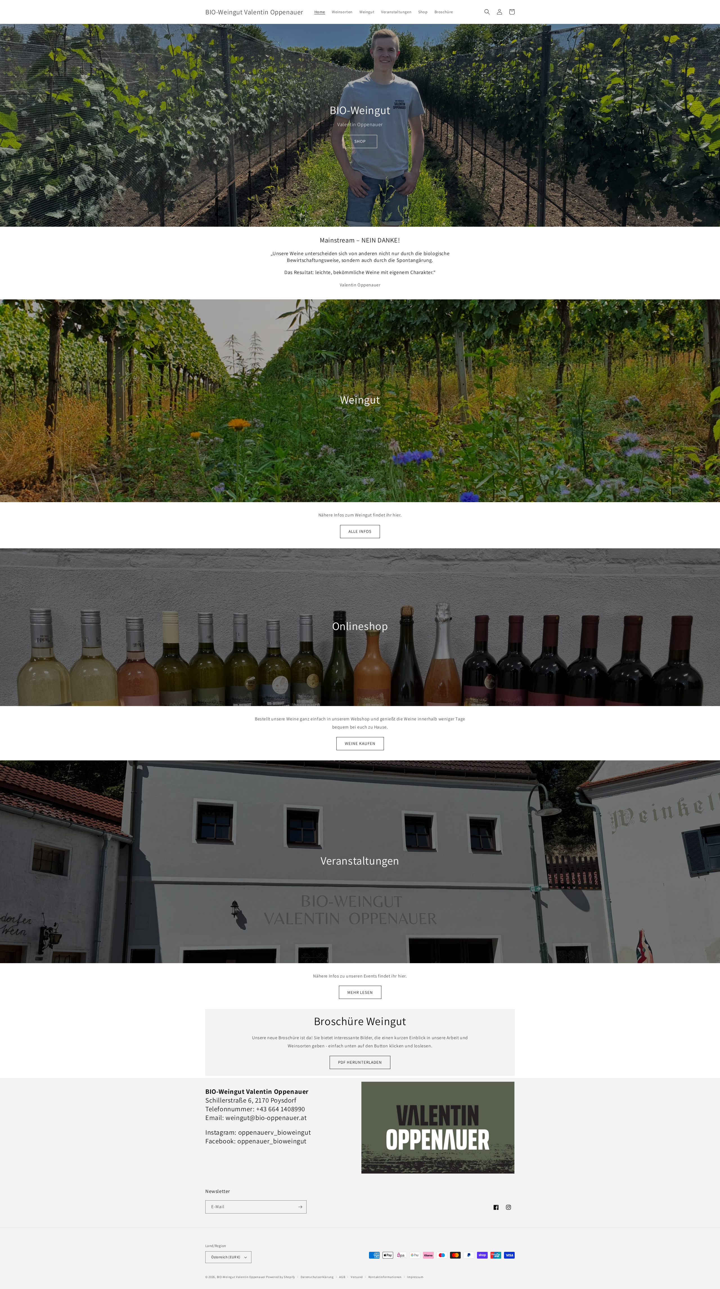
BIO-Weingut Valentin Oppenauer (241, 1277)
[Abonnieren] (300, 1207)
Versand (357, 1277)
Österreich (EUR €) (225, 1257)
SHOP (360, 141)
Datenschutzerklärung (317, 1277)
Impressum (415, 1277)
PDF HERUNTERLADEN (360, 1062)
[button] (487, 12)
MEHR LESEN (360, 992)
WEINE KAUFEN (360, 743)
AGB (342, 1277)
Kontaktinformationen (385, 1277)
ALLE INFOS (360, 531)
